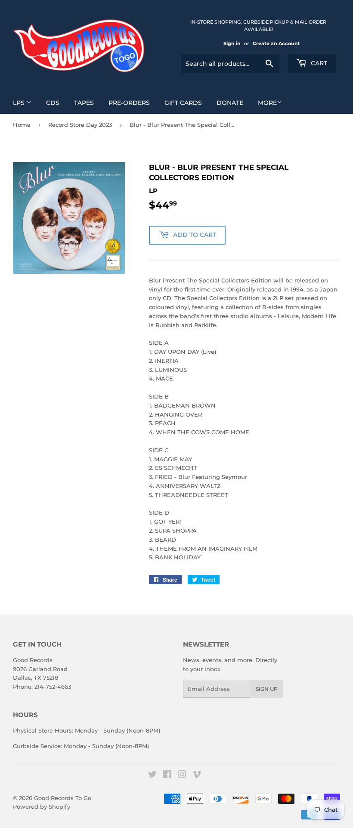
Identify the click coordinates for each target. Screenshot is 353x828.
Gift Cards (183, 103)
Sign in (232, 43)
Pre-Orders (129, 103)
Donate (230, 103)
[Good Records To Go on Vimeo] (196, 775)
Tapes (84, 103)
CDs (52, 103)
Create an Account (276, 43)
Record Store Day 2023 (80, 124)
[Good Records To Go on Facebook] (167, 775)
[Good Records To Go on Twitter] (152, 775)
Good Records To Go (62, 797)
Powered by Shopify (41, 806)
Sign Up (267, 689)
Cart (318, 63)
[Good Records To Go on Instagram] (182, 775)
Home (22, 124)
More (267, 103)
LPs (19, 103)
